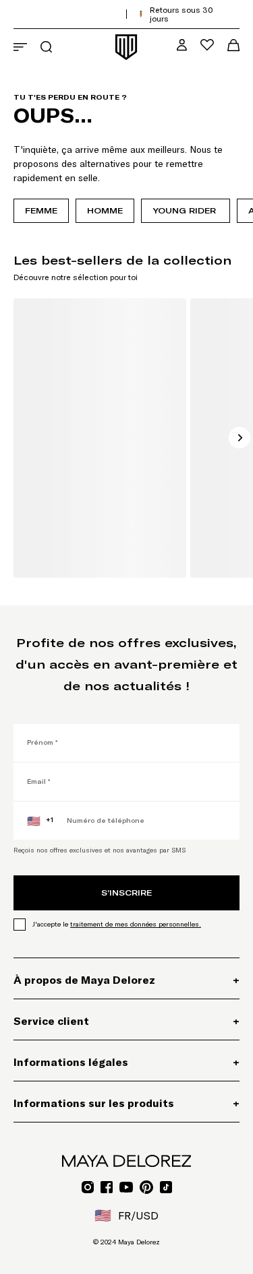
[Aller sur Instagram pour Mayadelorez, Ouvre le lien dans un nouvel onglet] (88, 1187)
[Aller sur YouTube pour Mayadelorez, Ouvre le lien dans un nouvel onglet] (126, 1187)
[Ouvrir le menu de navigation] (20, 47)
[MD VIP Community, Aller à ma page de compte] (181, 45)
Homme (105, 210)
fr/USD (126, 1215)
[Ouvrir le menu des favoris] (207, 45)
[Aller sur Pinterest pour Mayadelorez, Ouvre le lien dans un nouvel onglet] (146, 1187)
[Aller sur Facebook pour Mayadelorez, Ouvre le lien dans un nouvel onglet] (107, 1187)
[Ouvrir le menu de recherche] (46, 47)
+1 (40, 821)
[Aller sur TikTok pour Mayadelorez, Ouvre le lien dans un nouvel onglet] (166, 1187)
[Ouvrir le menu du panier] (233, 45)
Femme (41, 210)
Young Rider (185, 210)
